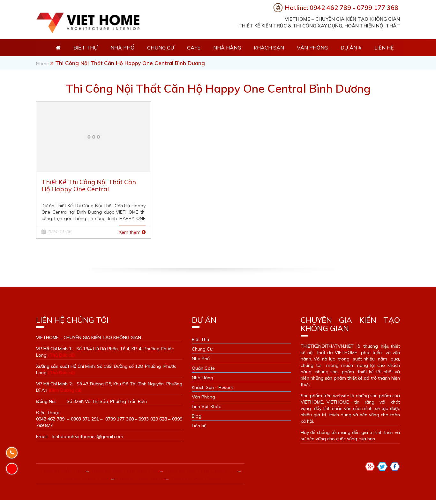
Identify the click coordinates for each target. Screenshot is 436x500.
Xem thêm (130, 232)
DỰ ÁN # (351, 47)
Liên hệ (384, 47)
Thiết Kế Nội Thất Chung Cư (200, 470)
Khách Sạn (269, 47)
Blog (196, 416)
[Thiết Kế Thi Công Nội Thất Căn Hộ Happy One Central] (93, 136)
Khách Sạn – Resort (212, 387)
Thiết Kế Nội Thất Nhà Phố (124, 470)
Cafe (193, 47)
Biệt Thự (85, 47)
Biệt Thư (200, 339)
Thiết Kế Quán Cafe (84, 478)
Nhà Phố (122, 47)
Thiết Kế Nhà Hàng (140, 478)
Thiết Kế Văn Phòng (195, 478)
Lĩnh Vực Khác (206, 406)
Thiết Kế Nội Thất (62, 470)
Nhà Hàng (227, 47)
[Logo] (87, 21)
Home (42, 63)
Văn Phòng (312, 47)
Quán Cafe (203, 368)
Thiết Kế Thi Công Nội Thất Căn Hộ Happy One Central (88, 185)
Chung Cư (160, 47)
